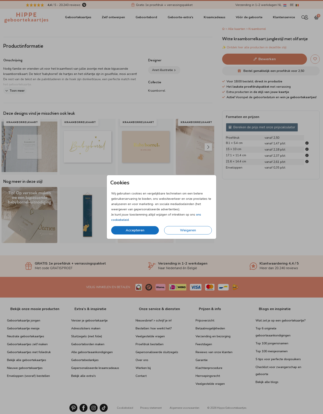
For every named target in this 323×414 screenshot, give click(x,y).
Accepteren (135, 230)
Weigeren (188, 230)
